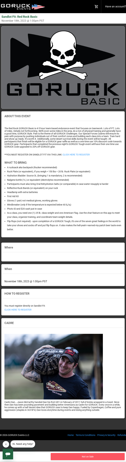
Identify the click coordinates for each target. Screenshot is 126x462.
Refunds (121, 435)
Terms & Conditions (85, 435)
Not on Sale (88, 456)
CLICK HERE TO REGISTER (76, 154)
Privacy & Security (106, 435)
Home (71, 435)
